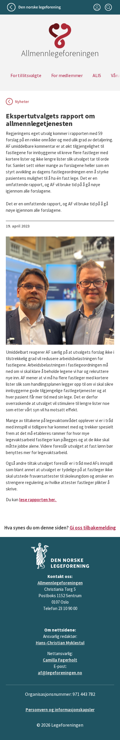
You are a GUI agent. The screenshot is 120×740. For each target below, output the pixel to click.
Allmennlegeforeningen (60, 583)
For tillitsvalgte (25, 75)
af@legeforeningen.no (60, 672)
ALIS (97, 75)
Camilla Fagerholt (60, 660)
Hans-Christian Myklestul (60, 642)
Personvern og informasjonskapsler (60, 709)
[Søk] (108, 7)
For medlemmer (67, 75)
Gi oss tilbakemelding (93, 527)
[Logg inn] (97, 7)
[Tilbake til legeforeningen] (34, 7)
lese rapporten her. (38, 499)
